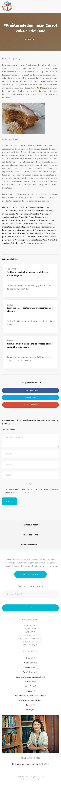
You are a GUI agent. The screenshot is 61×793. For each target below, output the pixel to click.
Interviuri (29, 681)
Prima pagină (30, 626)
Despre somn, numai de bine (25, 764)
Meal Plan (29, 686)
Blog (28, 658)
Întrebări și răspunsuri (30, 639)
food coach (9, 214)
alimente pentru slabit (14, 207)
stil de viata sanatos (35, 243)
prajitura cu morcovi (24, 230)
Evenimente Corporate (30, 642)
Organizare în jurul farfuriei (28, 695)
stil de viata (17, 243)
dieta (6, 210)
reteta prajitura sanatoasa (29, 240)
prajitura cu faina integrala (16, 227)
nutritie (24, 217)
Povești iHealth (30, 645)
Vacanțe (29, 709)
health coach (23, 214)
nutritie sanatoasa (39, 217)
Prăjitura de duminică (29, 700)
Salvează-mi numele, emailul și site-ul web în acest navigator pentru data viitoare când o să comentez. (32, 491)
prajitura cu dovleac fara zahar (37, 223)
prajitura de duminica (24, 233)
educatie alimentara (43, 210)
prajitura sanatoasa (26, 236)
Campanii (28, 662)
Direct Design (35, 779)
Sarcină (29, 705)
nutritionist (9, 220)
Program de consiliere (30, 635)
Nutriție (28, 691)
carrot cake (44, 207)
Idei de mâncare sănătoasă (28, 677)
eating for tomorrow (21, 210)
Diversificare (29, 667)
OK (30, 608)
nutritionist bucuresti (27, 220)
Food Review (29, 672)
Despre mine (30, 629)
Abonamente (30, 632)
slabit (46, 240)
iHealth (35, 214)
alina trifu (31, 207)
